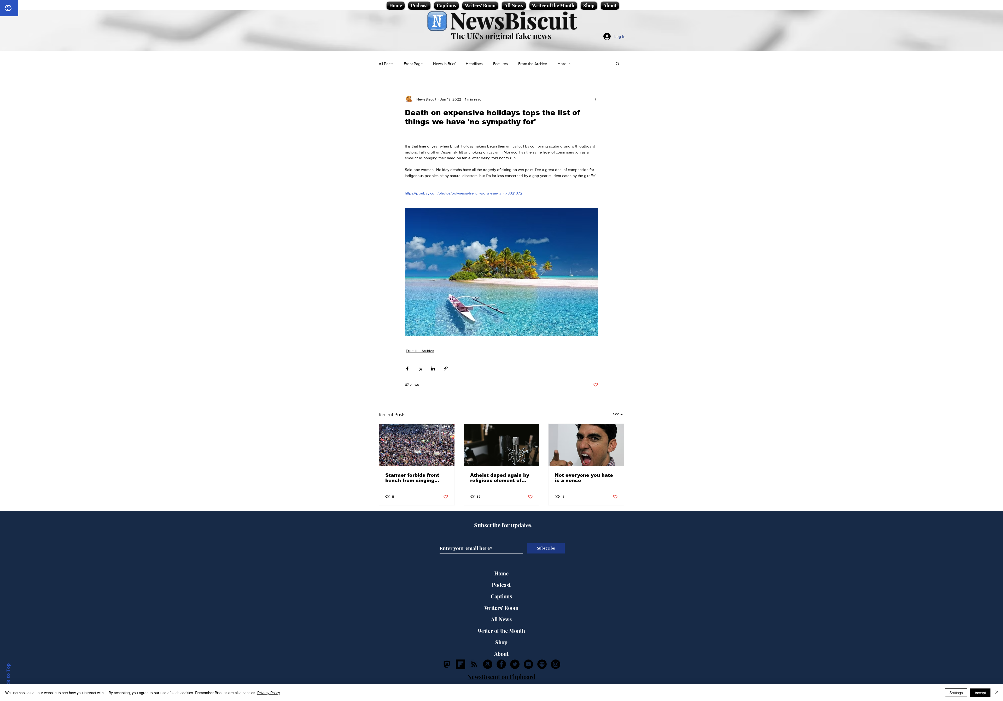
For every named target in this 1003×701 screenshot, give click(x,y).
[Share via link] (445, 368)
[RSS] (474, 664)
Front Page (413, 63)
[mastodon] (447, 664)
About (501, 653)
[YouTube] (528, 664)
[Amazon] (487, 664)
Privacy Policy (268, 692)
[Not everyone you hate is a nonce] (586, 445)
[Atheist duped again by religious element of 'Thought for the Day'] (501, 445)
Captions (501, 596)
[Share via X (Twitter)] (420, 368)
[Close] (997, 692)
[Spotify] (542, 664)
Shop (501, 642)
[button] (617, 63)
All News (501, 619)
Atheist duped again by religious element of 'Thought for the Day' (499, 478)
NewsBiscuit (513, 20)
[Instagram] (555, 664)
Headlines (474, 63)
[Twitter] (515, 664)
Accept (980, 692)
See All (618, 414)
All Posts (386, 63)
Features (500, 63)
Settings (956, 692)
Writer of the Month (501, 630)
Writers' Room (501, 607)
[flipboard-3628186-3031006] (460, 664)
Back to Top (8, 677)
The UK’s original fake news (501, 36)
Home (501, 573)
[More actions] (595, 99)
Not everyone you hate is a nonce (584, 478)
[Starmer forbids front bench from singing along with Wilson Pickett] (416, 445)
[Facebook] (501, 664)
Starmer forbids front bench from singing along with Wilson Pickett (412, 478)
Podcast (501, 584)
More (561, 63)
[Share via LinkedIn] (432, 368)
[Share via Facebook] (407, 368)
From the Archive (532, 63)
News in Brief (444, 63)
